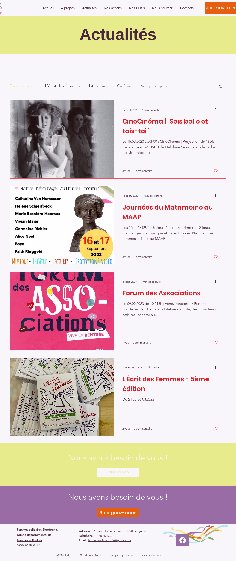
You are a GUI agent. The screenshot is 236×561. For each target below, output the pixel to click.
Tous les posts (23, 86)
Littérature (98, 86)
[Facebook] (182, 540)
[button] (67, 8)
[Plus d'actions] (217, 110)
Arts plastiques (154, 86)
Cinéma (124, 86)
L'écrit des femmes (62, 86)
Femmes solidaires (29, 540)
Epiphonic (127, 555)
